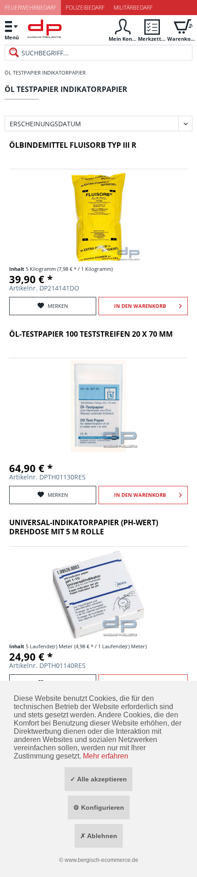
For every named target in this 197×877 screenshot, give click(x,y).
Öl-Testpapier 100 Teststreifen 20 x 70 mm (91, 334)
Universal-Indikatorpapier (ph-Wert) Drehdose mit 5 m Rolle (83, 527)
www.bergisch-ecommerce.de (101, 860)
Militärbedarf (133, 7)
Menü (12, 37)
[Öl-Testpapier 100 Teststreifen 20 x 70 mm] (98, 406)
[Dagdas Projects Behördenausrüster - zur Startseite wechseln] (44, 31)
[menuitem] (11, 30)
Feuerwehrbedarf (30, 7)
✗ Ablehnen (98, 835)
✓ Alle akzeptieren (98, 779)
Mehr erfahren (105, 756)
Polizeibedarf (85, 7)
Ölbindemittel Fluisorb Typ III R (73, 145)
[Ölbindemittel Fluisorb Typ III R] (98, 217)
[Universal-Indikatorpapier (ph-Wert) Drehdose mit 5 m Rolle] (98, 594)
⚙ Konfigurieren (98, 807)
